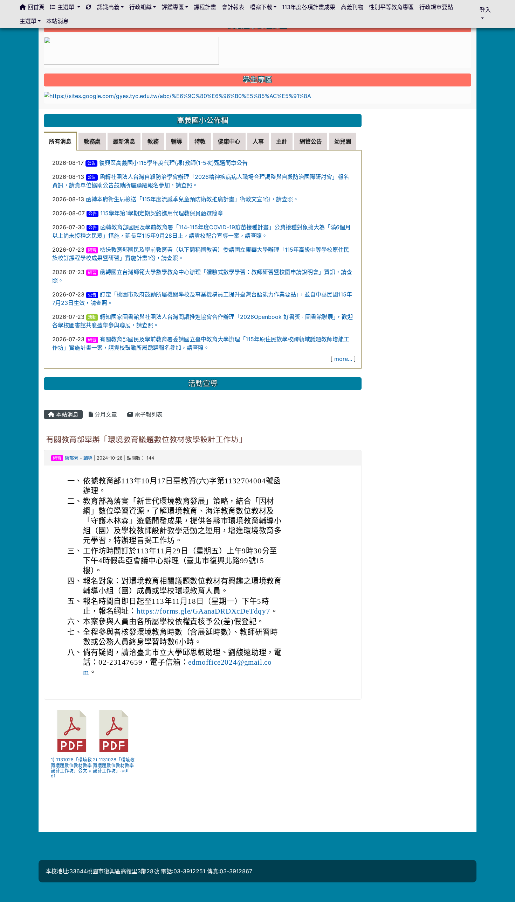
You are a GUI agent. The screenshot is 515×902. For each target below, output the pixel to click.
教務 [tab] (153, 141)
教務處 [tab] (92, 141)
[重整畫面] (88, 7)
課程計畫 (205, 7)
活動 (92, 317)
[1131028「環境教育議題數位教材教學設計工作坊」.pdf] (114, 731)
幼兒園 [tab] (342, 141)
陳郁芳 (71, 458)
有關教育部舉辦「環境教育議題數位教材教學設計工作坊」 (146, 439)
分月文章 (105, 414)
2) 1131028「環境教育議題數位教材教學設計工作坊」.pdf (114, 765)
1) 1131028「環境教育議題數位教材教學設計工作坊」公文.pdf (71, 767)
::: (45, 111)
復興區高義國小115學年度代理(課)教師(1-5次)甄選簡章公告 (173, 162)
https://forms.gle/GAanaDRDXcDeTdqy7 (203, 611)
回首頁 (35, 7)
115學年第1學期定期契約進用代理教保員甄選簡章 (161, 213)
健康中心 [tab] (229, 141)
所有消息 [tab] (60, 141)
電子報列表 (148, 414)
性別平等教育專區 (391, 7)
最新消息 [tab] (124, 141)
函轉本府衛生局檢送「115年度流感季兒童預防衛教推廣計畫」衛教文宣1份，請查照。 (192, 199)
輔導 (87, 458)
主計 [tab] (281, 141)
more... (343, 358)
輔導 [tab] (176, 141)
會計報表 (233, 7)
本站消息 (66, 414)
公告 (91, 163)
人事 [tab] (258, 141)
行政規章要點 (436, 7)
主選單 (66, 7)
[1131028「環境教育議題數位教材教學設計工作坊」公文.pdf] (72, 731)
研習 (92, 250)
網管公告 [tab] (311, 141)
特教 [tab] (200, 141)
